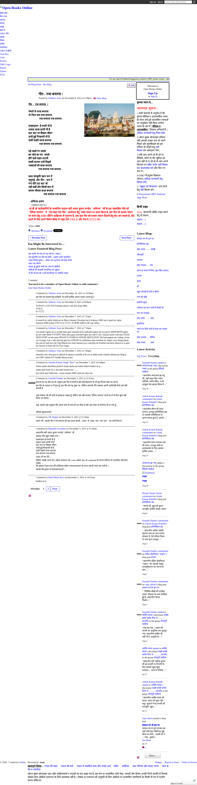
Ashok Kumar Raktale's (156, 523)
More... (152, 755)
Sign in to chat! (177, 783)
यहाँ (142, 189)
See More (146, 740)
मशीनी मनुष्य (142, 302)
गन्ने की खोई (142, 297)
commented (147, 399)
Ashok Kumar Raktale (152, 396)
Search (194, 2)
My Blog (47, 84)
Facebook (48, 231)
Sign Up (153, 2)
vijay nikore (147, 718)
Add (132, 85)
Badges (158, 762)
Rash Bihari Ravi (56, 477)
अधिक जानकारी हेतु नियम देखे (151, 133)
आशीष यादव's (147, 615)
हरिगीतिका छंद (143, 244)
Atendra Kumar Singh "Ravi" (61, 362)
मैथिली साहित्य (148, 469)
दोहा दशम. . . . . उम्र (145, 318)
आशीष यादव (147, 648)
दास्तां (139, 276)
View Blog (101, 98)
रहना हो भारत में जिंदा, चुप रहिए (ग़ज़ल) (153, 270)
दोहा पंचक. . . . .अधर (145, 342)
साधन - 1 (141, 219)
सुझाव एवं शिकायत (148, 186)
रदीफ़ (115, 766)
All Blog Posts (34, 84)
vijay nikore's (151, 584)
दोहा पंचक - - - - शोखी (146, 249)
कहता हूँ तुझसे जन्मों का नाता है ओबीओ (44, 266)
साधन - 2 (141, 223)
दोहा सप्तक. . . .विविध (146, 337)
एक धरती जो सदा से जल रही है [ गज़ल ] (44, 253)
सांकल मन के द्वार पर (145, 238)
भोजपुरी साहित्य (160, 657)
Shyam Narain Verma (152, 493)
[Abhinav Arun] (32, 99)
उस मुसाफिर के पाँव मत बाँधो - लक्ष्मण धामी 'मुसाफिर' (49, 257)
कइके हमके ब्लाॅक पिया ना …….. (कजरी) (155, 618)
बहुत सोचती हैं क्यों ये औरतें (148, 291)
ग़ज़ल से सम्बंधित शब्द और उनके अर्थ (94, 766)
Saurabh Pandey (55, 378)
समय (139, 281)
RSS (30, 496)
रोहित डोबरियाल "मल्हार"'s (156, 554)
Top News (141, 356)
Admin (22, 762)
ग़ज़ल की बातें (67, 766)
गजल (144, 368)
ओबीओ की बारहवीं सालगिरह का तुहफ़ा (44, 269)
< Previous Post (37, 237)
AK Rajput (53, 417)
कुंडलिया (140, 323)
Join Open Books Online (39, 288)
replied (161, 362)
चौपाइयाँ (140, 254)
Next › (55, 489)
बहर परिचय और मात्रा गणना (146, 766)
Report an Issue (172, 762)
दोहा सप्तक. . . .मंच (145, 265)
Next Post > (127, 237)
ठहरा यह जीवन (34, 263)
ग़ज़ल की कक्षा (51, 766)
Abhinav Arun (54, 98)
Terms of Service (189, 762)
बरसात (139, 260)
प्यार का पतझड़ (143, 313)
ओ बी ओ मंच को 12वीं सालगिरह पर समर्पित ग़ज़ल (48, 273)
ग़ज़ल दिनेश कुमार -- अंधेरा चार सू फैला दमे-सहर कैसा (50, 260)
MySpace (35, 231)
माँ (138, 286)
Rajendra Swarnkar (57, 428)
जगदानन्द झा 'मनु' (149, 463)
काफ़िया (125, 766)
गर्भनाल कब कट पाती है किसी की (150, 307)
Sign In (160, 2)
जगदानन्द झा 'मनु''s (150, 365)
